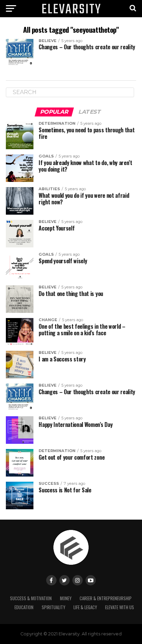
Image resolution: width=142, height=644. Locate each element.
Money (65, 598)
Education (23, 607)
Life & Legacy (85, 607)
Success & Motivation (31, 598)
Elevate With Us (119, 607)
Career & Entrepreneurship (106, 598)
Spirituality (53, 607)
